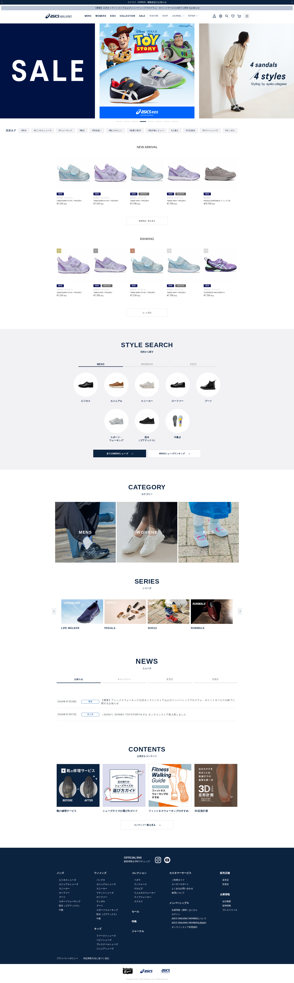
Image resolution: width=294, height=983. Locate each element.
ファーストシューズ (106, 936)
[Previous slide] (54, 611)
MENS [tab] (101, 364)
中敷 (61, 910)
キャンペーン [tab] (124, 679)
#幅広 (82, 130)
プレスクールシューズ (107, 944)
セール (135, 911)
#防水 (23, 130)
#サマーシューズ (210, 130)
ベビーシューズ (103, 940)
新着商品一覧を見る (147, 221)
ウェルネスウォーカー (145, 893)
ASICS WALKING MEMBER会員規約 (189, 923)
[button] (119, 121)
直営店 (225, 880)
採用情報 (226, 906)
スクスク (138, 901)
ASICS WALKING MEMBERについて (189, 919)
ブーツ (62, 897)
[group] (47, 70)
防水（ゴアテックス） (69, 906)
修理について (178, 893)
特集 (134, 921)
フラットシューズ (105, 893)
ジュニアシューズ (105, 949)
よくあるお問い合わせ (182, 889)
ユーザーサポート (180, 884)
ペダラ (137, 880)
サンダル (100, 901)
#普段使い (97, 130)
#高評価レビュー (156, 130)
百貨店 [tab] (215, 679)
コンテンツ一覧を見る (145, 825)
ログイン (176, 914)
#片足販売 (190, 130)
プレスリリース (229, 910)
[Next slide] (240, 611)
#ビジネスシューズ (43, 130)
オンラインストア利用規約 (184, 927)
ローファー (64, 893)
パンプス (100, 880)
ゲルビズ (138, 889)
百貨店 (225, 884)
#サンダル (230, 130)
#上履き (175, 130)
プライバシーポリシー (68, 958)
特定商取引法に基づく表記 (96, 958)
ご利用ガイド (178, 880)
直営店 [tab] (169, 679)
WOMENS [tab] (147, 364)
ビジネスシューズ (67, 880)
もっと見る (147, 313)
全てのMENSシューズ (117, 453)
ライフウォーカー (142, 897)
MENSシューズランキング (172, 453)
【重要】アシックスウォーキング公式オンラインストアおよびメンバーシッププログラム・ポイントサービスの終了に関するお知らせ (168, 702)
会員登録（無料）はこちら (184, 910)
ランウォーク (140, 884)
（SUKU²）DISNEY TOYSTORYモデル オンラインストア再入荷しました (143, 714)
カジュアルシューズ (68, 884)
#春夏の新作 (135, 130)
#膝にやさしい (115, 130)
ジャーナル (138, 931)
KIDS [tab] (193, 364)
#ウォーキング (65, 130)
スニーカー (64, 889)
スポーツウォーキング (69, 901)
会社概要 (226, 901)
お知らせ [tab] (78, 679)
